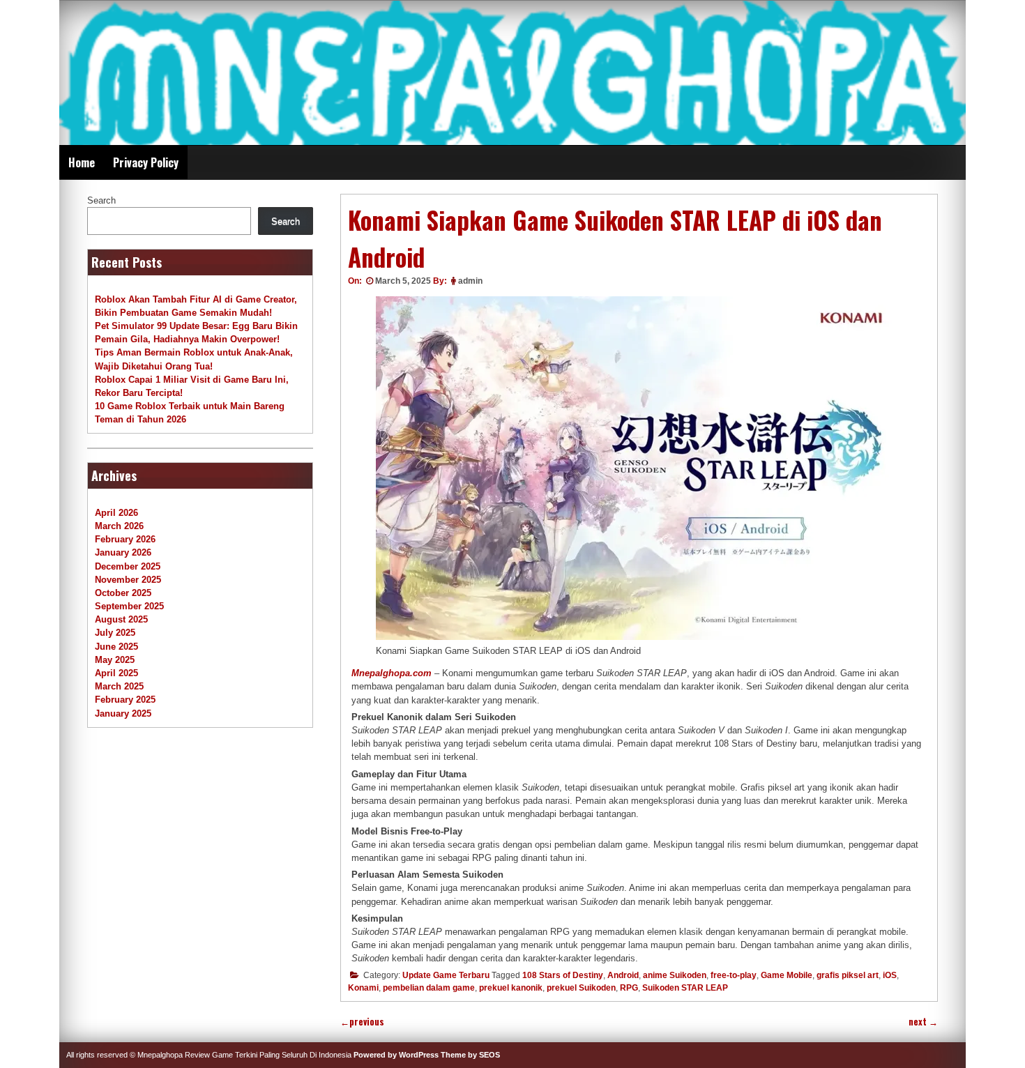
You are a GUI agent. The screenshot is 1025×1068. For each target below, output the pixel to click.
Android (623, 975)
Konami (363, 988)
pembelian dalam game (429, 988)
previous (362, 1021)
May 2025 (115, 660)
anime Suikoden (674, 975)
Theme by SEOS (470, 1055)
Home (81, 162)
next (923, 1021)
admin (470, 281)
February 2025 (125, 699)
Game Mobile (786, 975)
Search (101, 200)
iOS (890, 975)
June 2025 (116, 646)
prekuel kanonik (510, 988)
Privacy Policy (146, 162)
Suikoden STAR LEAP (685, 988)
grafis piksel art (848, 975)
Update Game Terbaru (445, 975)
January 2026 (123, 552)
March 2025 (119, 686)
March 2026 (119, 526)
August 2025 (121, 619)
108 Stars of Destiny (562, 975)
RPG (629, 988)
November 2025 (128, 579)
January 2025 (123, 713)
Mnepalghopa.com (391, 673)
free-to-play (734, 975)
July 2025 (115, 632)
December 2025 (127, 566)
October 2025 (123, 593)
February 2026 (125, 539)
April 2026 (116, 513)
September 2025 (129, 606)
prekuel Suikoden (581, 988)
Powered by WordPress (396, 1055)
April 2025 (116, 673)
